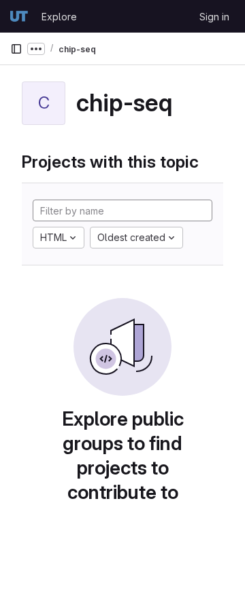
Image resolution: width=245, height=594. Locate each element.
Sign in (214, 16)
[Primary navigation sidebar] (16, 49)
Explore (59, 16)
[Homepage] (19, 16)
